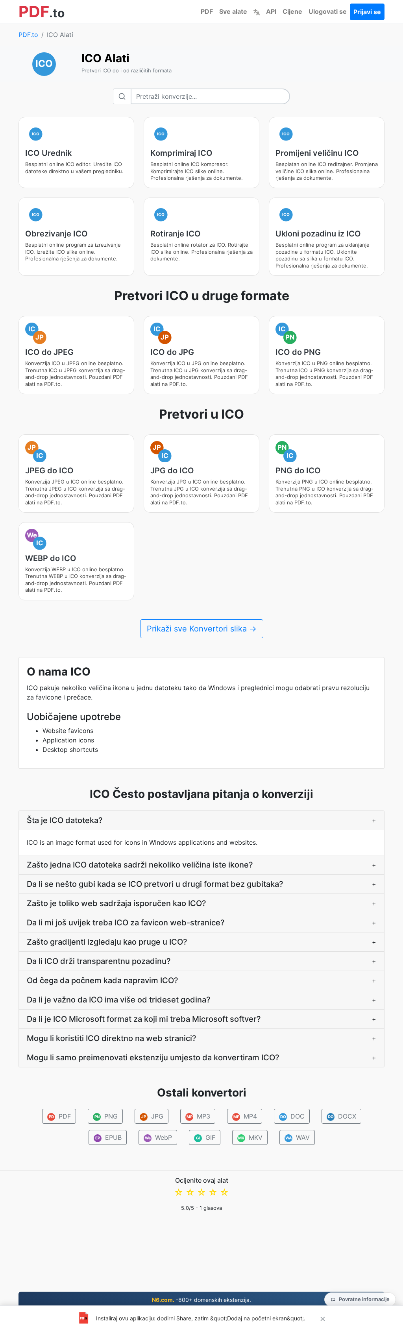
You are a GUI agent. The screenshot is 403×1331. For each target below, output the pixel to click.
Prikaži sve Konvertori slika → (202, 628)
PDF (207, 11)
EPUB (108, 1137)
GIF (205, 1137)
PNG (106, 1116)
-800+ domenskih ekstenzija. (201, 1299)
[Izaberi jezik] (256, 11)
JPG (152, 1116)
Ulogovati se (328, 11)
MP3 (198, 1116)
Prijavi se (367, 12)
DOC (292, 1116)
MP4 (245, 1116)
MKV (250, 1137)
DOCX (341, 1116)
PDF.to (28, 35)
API (271, 11)
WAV (297, 1137)
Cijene (292, 11)
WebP (158, 1137)
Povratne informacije (364, 1299)
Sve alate (233, 11)
